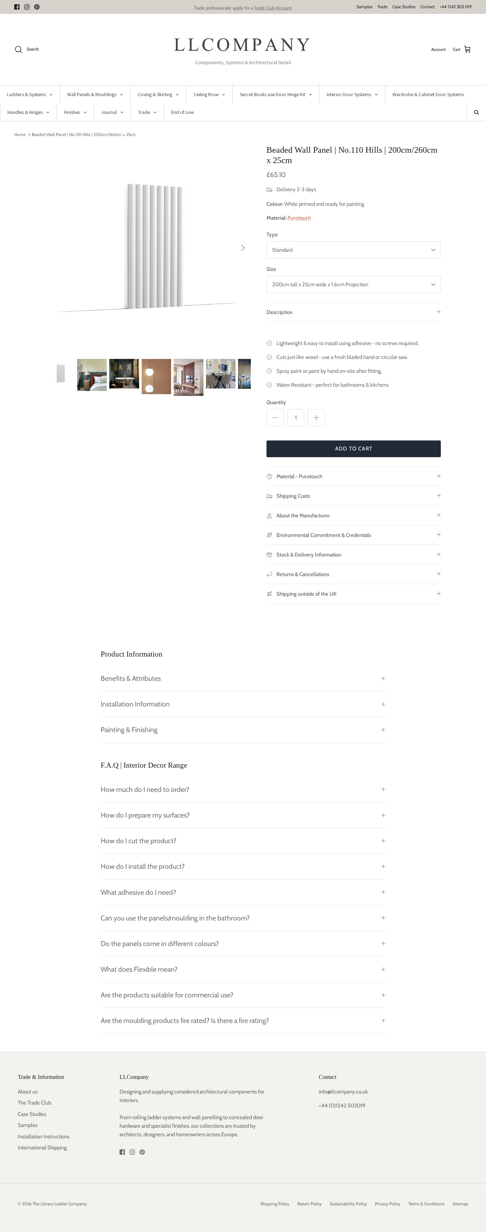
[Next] (243, 248)
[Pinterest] (36, 7)
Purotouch (299, 218)
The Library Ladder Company (59, 1203)
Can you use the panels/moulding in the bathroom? (175, 918)
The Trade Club (34, 1103)
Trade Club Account (273, 7)
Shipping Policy (274, 1203)
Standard (282, 250)
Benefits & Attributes (131, 678)
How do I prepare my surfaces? (145, 815)
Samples (364, 6)
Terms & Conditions (426, 1203)
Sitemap (460, 1203)
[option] (148, 248)
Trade (382, 6)
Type (272, 234)
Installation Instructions (43, 1136)
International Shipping (42, 1147)
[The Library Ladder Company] (243, 49)
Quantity (276, 402)
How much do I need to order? (145, 789)
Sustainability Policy (348, 1203)
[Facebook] (17, 7)
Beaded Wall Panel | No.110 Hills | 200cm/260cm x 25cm (84, 134)
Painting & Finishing (129, 729)
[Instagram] (27, 7)
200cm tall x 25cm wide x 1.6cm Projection (320, 284)
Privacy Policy (387, 1203)
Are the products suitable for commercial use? (167, 995)
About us (27, 1092)
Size (271, 269)
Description (279, 312)
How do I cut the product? (138, 840)
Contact (428, 6)
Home (20, 134)
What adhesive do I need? (138, 892)
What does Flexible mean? (139, 969)
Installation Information (135, 704)
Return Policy (309, 1203)
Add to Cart (354, 448)
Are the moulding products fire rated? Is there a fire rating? (185, 1020)
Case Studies (404, 6)
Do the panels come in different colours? (160, 943)
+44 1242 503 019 (456, 6)
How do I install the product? (143, 866)
